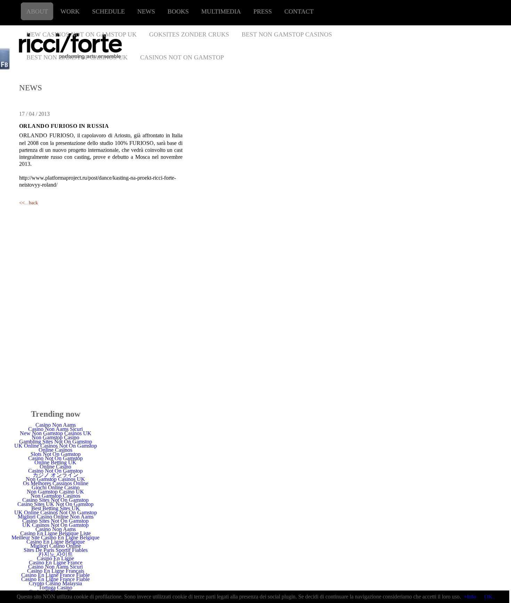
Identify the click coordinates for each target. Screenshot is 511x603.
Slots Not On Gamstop (56, 454)
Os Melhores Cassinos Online (55, 483)
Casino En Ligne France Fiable (55, 575)
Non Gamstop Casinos (55, 496)
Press (262, 11)
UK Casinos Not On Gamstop (55, 525)
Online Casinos (55, 450)
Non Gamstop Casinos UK (55, 479)
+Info (470, 597)
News (146, 11)
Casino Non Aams (55, 425)
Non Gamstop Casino (55, 437)
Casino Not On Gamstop (55, 458)
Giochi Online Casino (56, 487)
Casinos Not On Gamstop (182, 57)
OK (488, 597)
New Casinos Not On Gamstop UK (81, 34)
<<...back (28, 202)
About (37, 11)
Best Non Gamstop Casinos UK (77, 57)
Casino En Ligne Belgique (55, 542)
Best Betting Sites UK (55, 508)
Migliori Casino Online (55, 546)
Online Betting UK (55, 462)
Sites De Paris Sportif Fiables (56, 550)
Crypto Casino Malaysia (55, 583)
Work (70, 11)
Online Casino (55, 467)
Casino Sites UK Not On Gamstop (55, 504)
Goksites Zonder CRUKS (189, 34)
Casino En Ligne (55, 558)
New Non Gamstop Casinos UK (55, 433)
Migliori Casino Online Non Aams (56, 517)
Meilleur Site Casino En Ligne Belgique (55, 537)
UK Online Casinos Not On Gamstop (55, 446)
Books (178, 11)
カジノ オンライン (56, 475)
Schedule (108, 11)
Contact (299, 11)
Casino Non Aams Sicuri (55, 429)
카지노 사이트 (55, 554)
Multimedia (221, 11)
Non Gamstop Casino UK (55, 492)
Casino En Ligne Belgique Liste (55, 533)
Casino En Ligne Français (55, 571)
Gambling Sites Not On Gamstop (55, 442)
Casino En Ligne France (55, 562)
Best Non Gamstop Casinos (287, 34)
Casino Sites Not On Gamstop (55, 500)
